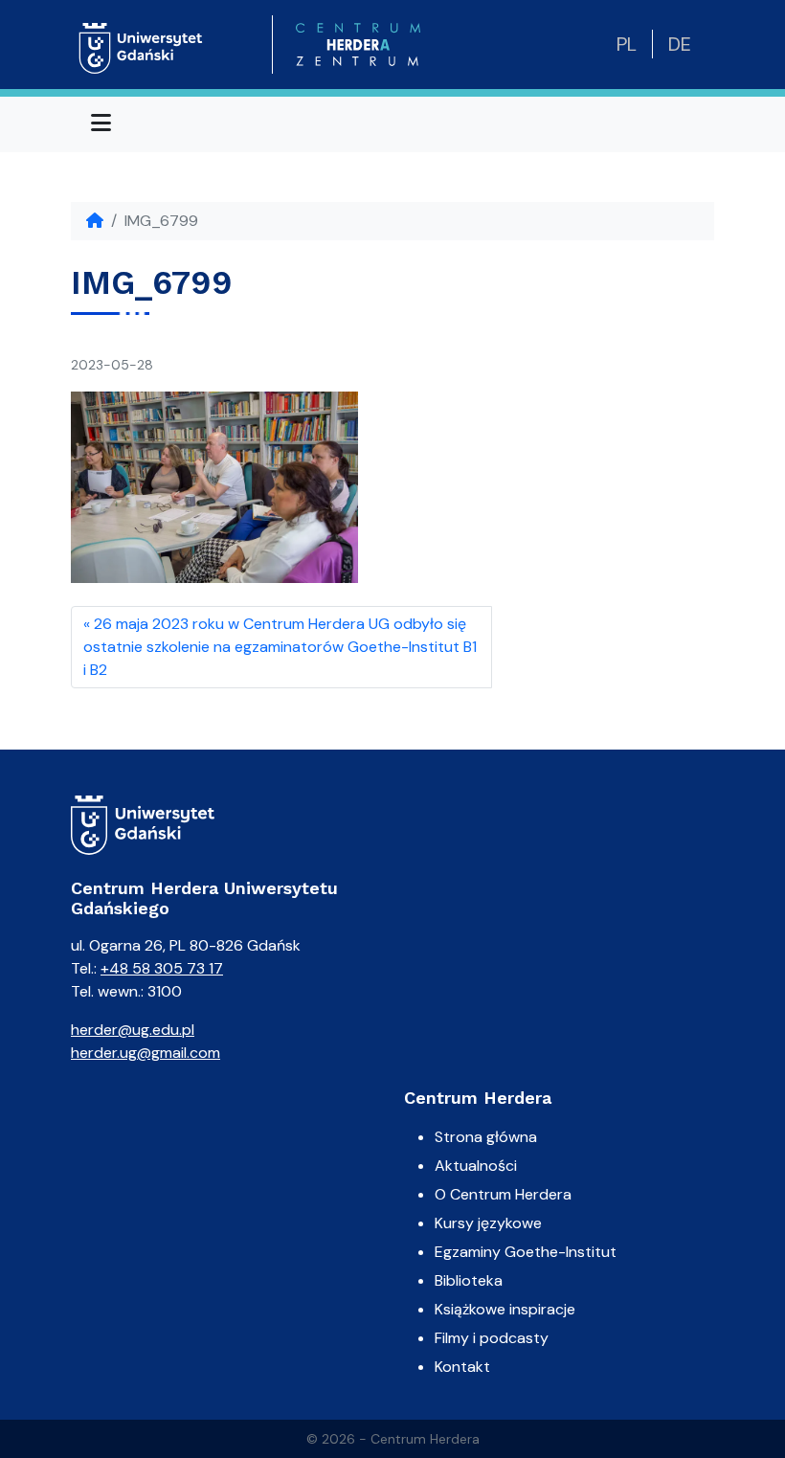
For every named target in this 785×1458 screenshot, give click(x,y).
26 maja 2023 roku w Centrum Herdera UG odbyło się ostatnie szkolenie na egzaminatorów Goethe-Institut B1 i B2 (280, 647)
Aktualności (476, 1165)
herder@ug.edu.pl (132, 1030)
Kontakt (462, 1367)
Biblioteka (469, 1280)
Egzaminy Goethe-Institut (526, 1252)
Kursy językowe (488, 1223)
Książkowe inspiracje (505, 1309)
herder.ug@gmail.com (145, 1053)
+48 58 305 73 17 (162, 968)
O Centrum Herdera (503, 1194)
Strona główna (486, 1137)
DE (679, 44)
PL (627, 44)
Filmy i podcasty (492, 1338)
